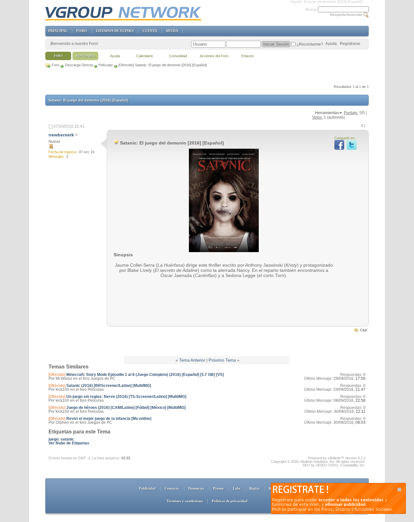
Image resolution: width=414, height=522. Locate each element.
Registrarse (350, 44)
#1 (363, 125)
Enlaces (247, 56)
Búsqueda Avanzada (346, 14)
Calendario (144, 56)
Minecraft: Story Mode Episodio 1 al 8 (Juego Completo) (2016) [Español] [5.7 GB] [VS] (145, 374)
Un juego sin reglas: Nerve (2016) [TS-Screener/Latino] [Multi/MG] (126, 396)
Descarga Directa (79, 65)
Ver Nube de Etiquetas (69, 443)
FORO (81, 31)
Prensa (218, 488)
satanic (67, 439)
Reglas (254, 488)
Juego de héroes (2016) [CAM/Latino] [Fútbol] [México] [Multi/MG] (126, 407)
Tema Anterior (192, 360)
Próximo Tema (222, 360)
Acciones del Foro (214, 56)
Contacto (172, 488)
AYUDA (172, 31)
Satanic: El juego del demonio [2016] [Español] (88, 100)
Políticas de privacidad (229, 501)
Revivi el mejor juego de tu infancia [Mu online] (108, 418)
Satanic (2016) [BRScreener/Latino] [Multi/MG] (108, 385)
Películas (106, 65)
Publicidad (147, 488)
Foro (55, 65)
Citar (363, 330)
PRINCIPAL (57, 31)
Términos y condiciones (185, 501)
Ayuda (331, 44)
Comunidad (178, 56)
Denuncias (196, 488)
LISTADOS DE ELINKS (115, 31)
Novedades (85, 56)
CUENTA (150, 31)
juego (54, 439)
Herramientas (327, 113)
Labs (236, 488)
